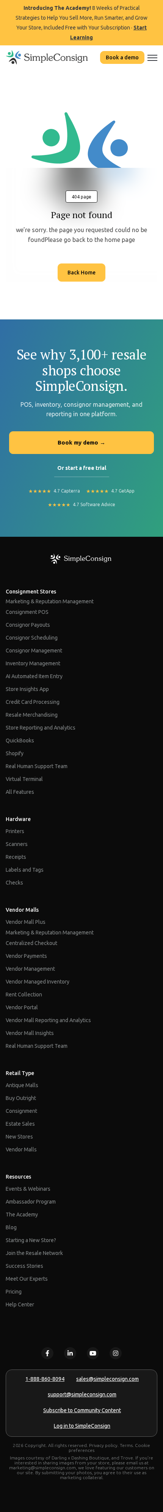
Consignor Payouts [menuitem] (28, 625)
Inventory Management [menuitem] (33, 663)
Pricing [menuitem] (14, 1292)
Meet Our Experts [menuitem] (27, 1279)
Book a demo (122, 57)
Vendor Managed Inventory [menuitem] (37, 982)
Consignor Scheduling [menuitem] (32, 638)
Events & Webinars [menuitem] (28, 1189)
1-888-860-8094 (44, 1379)
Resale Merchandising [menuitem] (32, 715)
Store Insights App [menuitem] (27, 689)
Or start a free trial (81, 468)
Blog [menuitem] (11, 1227)
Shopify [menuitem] (15, 753)
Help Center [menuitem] (20, 1304)
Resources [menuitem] (18, 1177)
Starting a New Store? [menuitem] (31, 1240)
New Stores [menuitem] (19, 1137)
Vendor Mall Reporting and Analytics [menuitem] (48, 1020)
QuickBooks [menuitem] (20, 740)
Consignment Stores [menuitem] (31, 592)
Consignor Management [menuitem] (34, 651)
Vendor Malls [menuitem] (22, 910)
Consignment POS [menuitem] (27, 612)
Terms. (127, 1445)
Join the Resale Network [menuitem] (34, 1253)
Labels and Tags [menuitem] (25, 870)
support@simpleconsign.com (82, 1394)
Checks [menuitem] (14, 883)
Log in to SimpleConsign (82, 1426)
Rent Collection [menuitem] (24, 994)
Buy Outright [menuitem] (21, 1098)
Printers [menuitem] (15, 831)
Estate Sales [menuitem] (20, 1124)
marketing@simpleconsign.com (42, 1467)
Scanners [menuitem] (17, 844)
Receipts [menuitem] (16, 857)
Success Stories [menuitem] (24, 1266)
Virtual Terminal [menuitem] (24, 779)
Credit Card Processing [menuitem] (33, 702)
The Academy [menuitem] (22, 1214)
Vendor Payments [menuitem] (26, 956)
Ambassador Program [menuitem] (31, 1202)
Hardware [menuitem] (18, 819)
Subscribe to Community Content (82, 1410)
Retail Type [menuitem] (20, 1073)
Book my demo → (81, 442)
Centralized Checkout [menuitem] (31, 943)
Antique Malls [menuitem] (22, 1085)
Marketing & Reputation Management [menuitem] (50, 601)
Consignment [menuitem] (21, 1111)
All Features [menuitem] (20, 792)
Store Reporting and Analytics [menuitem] (40, 728)
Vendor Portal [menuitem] (22, 1007)
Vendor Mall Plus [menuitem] (25, 922)
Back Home (81, 273)
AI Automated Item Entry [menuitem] (34, 676)
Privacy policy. (104, 1445)
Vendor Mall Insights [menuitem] (30, 1033)
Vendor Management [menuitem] (30, 969)
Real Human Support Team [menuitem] (36, 766)
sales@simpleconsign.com (107, 1379)
